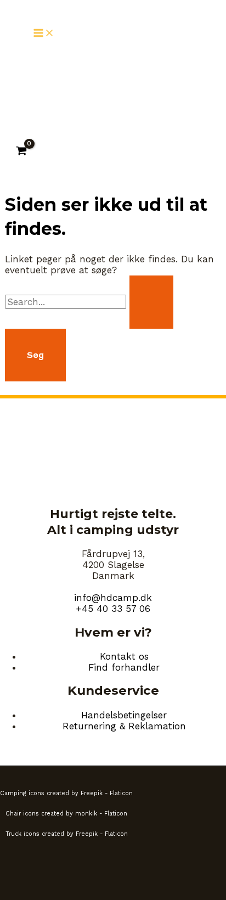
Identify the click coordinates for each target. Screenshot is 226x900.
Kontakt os (124, 656)
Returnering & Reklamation (124, 726)
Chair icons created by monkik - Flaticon (66, 813)
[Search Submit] (151, 302)
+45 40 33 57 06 (113, 608)
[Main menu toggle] (44, 33)
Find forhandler (124, 667)
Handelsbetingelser (124, 715)
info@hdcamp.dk (113, 597)
